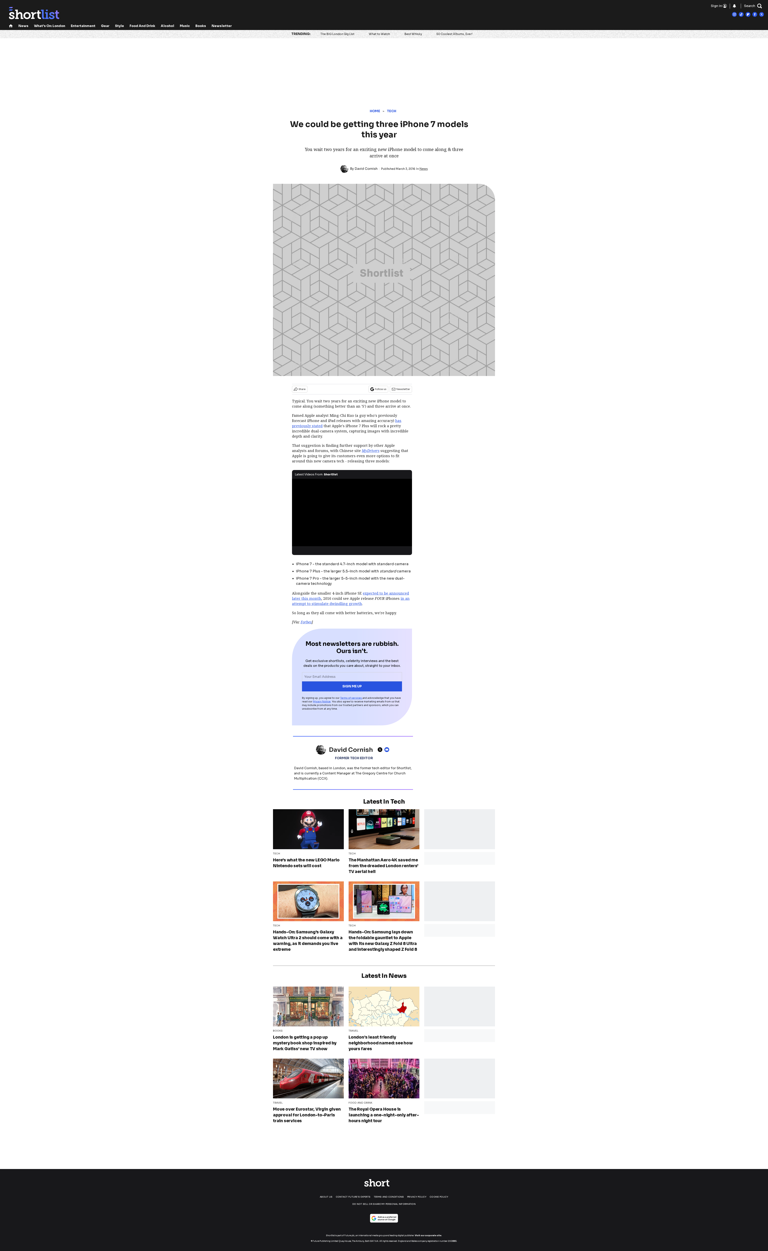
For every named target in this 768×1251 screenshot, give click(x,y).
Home (375, 111)
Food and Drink (142, 26)
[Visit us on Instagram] (734, 14)
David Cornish (366, 169)
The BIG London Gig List (337, 34)
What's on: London (49, 26)
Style (119, 26)
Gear (105, 26)
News (23, 26)
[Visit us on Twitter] (761, 14)
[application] (352, 512)
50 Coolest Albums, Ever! (454, 34)
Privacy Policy (416, 1196)
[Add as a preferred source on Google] (384, 1218)
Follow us (380, 389)
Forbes (306, 622)
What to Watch (379, 34)
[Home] (11, 26)
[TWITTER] (381, 749)
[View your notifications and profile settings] (734, 6)
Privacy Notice (322, 701)
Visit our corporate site (428, 1235)
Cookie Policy (439, 1196)
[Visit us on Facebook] (754, 14)
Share (302, 389)
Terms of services (351, 697)
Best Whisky (413, 34)
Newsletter (222, 26)
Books (200, 26)
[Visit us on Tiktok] (741, 14)
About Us (326, 1196)
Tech (391, 111)
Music (185, 26)
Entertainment (83, 26)
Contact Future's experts (353, 1196)
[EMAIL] (387, 749)
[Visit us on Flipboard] (748, 14)
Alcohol (167, 26)
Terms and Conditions (389, 1196)
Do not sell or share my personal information (384, 1204)
